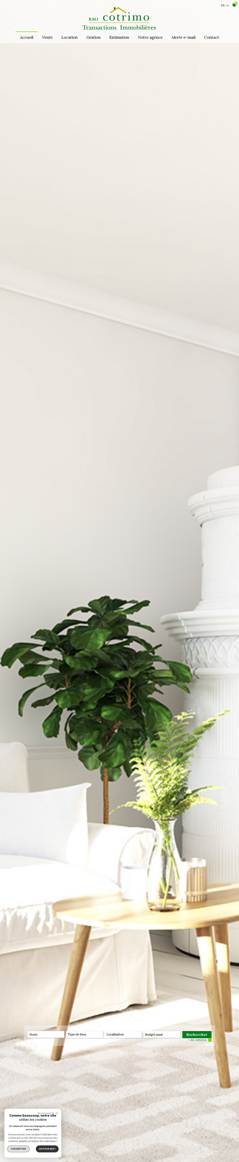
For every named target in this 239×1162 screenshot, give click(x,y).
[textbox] (84, 1034)
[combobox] (45, 1034)
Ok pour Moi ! (47, 1148)
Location (69, 37)
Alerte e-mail (183, 37)
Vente (47, 37)
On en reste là (45, 1113)
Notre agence (150, 37)
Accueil (26, 37)
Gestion (93, 37)
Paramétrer (18, 1148)
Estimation (119, 37)
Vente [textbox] (33, 1034)
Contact (211, 37)
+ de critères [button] (199, 1040)
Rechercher (197, 1034)
